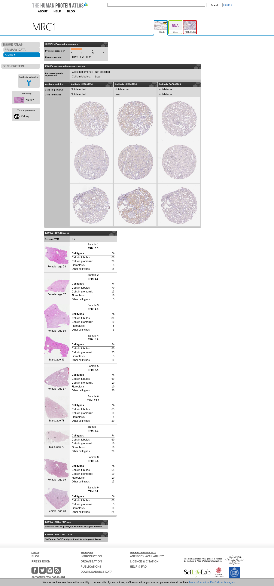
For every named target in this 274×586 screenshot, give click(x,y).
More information (199, 582)
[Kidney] (19, 101)
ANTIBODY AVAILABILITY (147, 556)
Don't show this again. (223, 582)
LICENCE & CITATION (144, 561)
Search (214, 5)
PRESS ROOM (41, 561)
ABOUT (43, 11)
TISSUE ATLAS (13, 44)
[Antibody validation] (29, 85)
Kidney (30, 99)
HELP (57, 11)
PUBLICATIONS (91, 566)
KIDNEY (10, 54)
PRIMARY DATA (15, 49)
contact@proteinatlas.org (48, 577)
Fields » (227, 4)
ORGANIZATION (91, 561)
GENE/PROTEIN (13, 66)
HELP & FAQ (138, 566)
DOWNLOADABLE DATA (96, 571)
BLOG (71, 11)
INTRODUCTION (91, 556)
